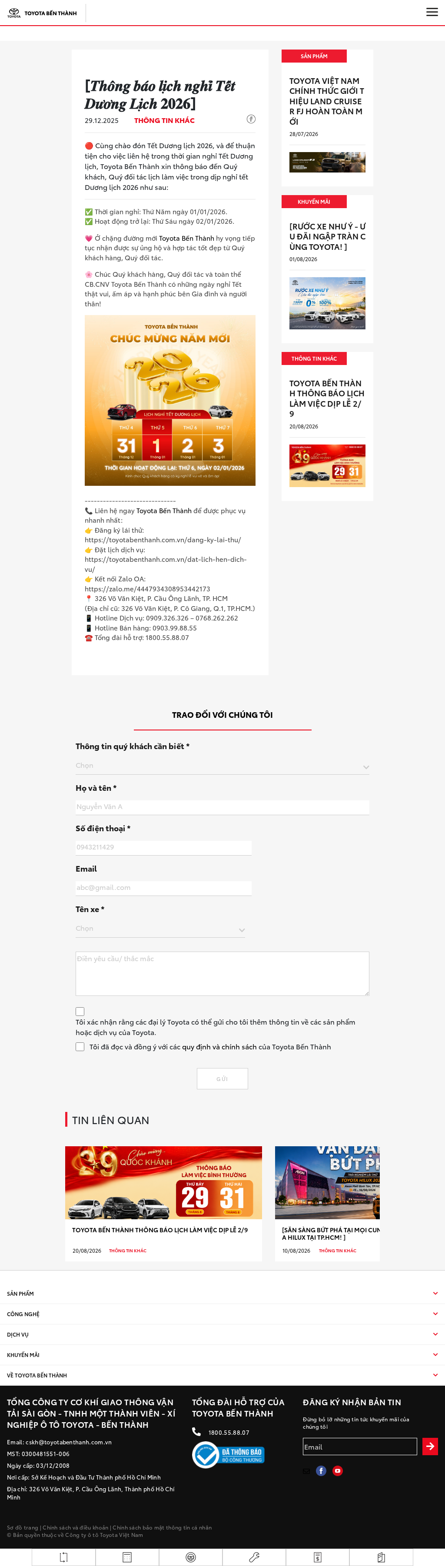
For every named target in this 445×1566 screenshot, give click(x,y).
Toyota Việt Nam (121, 1534)
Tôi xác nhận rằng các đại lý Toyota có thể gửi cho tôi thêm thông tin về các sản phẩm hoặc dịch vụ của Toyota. (215, 1026)
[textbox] (222, 765)
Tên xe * (90, 908)
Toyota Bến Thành (186, 237)
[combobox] (222, 767)
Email (86, 868)
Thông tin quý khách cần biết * (133, 745)
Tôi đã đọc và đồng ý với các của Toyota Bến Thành (210, 1046)
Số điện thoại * (103, 827)
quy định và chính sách (219, 1046)
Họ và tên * (96, 787)
